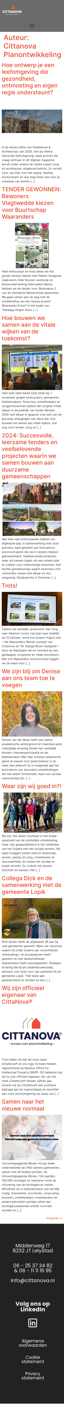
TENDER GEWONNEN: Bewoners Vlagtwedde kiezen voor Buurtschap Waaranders (31, 203)
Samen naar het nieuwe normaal (23, 1105)
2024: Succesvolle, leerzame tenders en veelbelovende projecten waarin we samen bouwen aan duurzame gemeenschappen (29, 456)
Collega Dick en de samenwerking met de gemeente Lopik (32, 885)
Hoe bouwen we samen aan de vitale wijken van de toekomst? (28, 328)
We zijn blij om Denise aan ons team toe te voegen (31, 678)
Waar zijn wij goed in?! (31, 786)
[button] (32, 25)
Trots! (9, 585)
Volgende (54, 1218)
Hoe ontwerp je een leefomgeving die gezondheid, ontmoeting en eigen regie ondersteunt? (30, 78)
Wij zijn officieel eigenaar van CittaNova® (23, 995)
